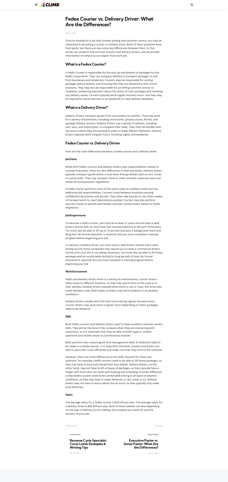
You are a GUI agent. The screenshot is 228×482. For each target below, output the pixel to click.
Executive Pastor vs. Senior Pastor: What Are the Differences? (141, 443)
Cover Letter (75, 434)
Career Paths (153, 434)
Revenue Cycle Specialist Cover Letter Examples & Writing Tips (88, 443)
